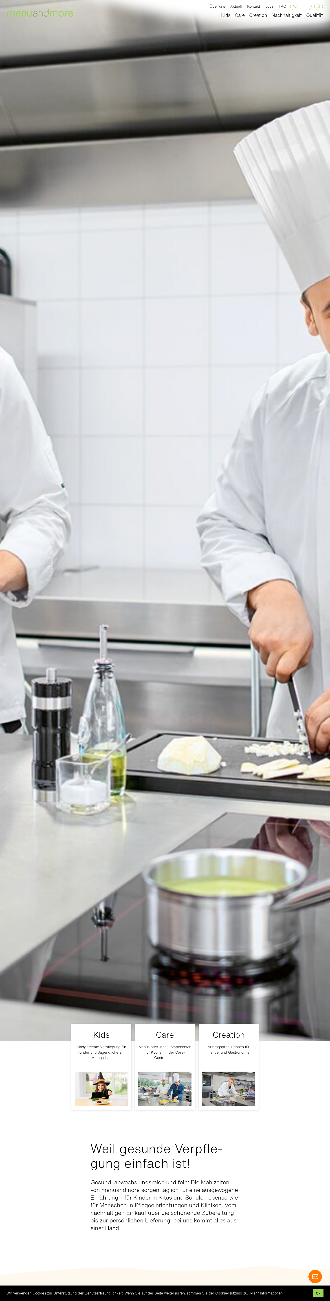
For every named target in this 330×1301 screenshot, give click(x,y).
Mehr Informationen (266, 1293)
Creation (258, 15)
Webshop (301, 6)
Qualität (314, 15)
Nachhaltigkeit (287, 15)
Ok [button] (318, 1293)
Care (240, 15)
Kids (225, 15)
